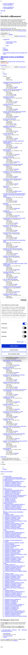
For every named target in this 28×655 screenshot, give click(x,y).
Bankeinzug (5, 203)
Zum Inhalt (3, 10)
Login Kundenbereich (8, 4)
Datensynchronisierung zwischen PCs (11, 382)
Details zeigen (20, 341)
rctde (6, 134)
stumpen (7, 204)
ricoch (6, 187)
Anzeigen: (4, 458)
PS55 (6, 383)
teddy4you (7, 172)
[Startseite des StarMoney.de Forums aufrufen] (1, 1)
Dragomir (7, 412)
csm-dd (16, 261)
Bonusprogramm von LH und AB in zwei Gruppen (14, 218)
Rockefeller (7, 398)
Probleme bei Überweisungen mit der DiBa (12, 248)
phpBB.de (15, 640)
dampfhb (16, 357)
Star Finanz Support (22, 30)
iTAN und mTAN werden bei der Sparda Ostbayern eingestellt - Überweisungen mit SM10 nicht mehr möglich (14, 195)
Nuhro (16, 237)
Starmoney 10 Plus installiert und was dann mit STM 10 (15, 441)
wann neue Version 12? (8, 104)
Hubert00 (7, 112)
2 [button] (3, 72)
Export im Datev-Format (8, 156)
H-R (6, 442)
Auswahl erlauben (14, 349)
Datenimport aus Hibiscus (8, 96)
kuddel (16, 101)
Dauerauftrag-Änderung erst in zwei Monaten (13, 164)
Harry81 (7, 287)
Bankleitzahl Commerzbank (9, 126)
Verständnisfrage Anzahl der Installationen (12, 286)
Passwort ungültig (7, 149)
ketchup (7, 427)
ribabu (6, 257)
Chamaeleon (17, 401)
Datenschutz (24, 629)
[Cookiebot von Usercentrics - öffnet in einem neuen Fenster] (20, 300)
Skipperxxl (7, 127)
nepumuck (7, 368)
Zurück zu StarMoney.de (8, 3)
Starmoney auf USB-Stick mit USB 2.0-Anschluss (14, 433)
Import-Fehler (6, 186)
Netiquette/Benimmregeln (6, 29)
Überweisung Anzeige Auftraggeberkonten (12, 178)
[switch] (24, 328)
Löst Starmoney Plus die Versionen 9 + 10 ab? (13, 411)
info (15, 94)
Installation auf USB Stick (8, 396)
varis (6, 90)
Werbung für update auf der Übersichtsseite (12, 89)
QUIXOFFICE (8, 390)
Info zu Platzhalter (7, 448)
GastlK (6, 120)
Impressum (14, 629)
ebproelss (7, 180)
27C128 (16, 131)
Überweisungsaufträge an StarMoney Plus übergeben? (15, 389)
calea (6, 280)
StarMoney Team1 (4, 62)
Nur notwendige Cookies (14, 353)
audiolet (16, 109)
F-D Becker (7, 143)
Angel (15, 201)
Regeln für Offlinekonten (8, 367)
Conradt (7, 242)
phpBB (7, 639)
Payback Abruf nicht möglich (9, 118)
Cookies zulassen (14, 345)
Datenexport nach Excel (8, 418)
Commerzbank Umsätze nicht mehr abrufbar (12, 82)
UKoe (6, 420)
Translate (11, 34)
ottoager (16, 176)
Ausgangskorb (6, 210)
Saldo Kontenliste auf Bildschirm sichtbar (12, 360)
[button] (5, 73)
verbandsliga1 (8, 197)
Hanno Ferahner (8, 212)
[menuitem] (11, 41)
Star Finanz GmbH (11, 61)
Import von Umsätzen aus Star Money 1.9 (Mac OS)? (14, 426)
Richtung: (12, 459)
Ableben (7, 273)
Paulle (6, 376)
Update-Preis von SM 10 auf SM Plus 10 (12, 171)
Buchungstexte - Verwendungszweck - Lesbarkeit (14, 374)
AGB (19, 629)
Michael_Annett (18, 191)
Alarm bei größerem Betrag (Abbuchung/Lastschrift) (14, 111)
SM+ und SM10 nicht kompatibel (10, 279)
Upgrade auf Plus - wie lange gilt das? (11, 232)
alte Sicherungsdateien (8, 404)
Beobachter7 (17, 208)
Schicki (6, 158)
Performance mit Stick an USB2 (10, 294)
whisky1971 (7, 434)
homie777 (7, 105)
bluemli (6, 83)
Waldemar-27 (8, 98)
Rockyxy (7, 226)
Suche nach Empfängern (8, 272)
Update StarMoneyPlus (8, 133)
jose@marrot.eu (8, 249)
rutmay (6, 234)
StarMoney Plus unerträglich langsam (11, 256)
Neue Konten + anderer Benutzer (10, 225)
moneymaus (17, 161)
